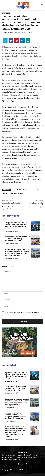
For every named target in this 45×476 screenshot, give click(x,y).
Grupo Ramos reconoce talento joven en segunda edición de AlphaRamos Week (16, 226)
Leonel (5, 193)
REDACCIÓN (9, 33)
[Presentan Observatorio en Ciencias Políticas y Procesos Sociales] (35, 240)
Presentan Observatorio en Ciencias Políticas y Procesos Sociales (17, 239)
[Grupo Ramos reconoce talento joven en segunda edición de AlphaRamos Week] (35, 226)
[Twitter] (26, 464)
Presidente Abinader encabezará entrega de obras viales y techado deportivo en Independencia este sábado (15, 432)
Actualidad (6, 13)
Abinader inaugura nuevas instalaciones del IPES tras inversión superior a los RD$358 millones (17, 253)
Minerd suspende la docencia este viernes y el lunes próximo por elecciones (33, 206)
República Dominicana (16, 193)
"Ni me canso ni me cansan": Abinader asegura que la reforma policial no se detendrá (15, 416)
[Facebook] (18, 464)
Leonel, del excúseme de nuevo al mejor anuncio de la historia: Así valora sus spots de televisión (11, 206)
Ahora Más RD (17, 190)
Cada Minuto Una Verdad (30, 190)
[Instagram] (22, 464)
